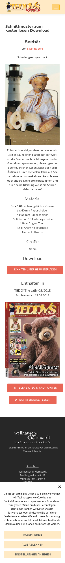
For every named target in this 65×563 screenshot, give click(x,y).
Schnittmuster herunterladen (35, 269)
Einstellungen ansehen (32, 554)
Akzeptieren (32, 534)
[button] (59, 487)
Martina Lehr (35, 48)
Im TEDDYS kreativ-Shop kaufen (35, 387)
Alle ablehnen (32, 544)
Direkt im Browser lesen (32, 399)
